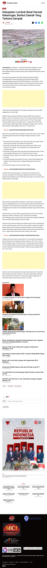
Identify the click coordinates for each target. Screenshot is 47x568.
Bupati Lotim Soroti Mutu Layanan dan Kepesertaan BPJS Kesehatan (20, 361)
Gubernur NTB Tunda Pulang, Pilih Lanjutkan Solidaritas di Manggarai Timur (20, 347)
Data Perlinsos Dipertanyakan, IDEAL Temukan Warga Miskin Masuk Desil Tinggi (23, 354)
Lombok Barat (10, 386)
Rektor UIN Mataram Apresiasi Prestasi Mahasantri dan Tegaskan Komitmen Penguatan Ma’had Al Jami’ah (22, 341)
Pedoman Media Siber (24, 562)
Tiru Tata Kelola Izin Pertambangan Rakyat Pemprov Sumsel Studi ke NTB (23, 373)
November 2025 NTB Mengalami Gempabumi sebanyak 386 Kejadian (14, 476)
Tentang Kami (5, 562)
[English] (22, 61)
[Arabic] (16, 61)
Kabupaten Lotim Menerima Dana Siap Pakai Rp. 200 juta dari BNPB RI (21, 314)
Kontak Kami (11, 562)
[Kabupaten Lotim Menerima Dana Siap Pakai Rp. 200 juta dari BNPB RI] (23, 307)
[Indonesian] (27, 61)
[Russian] (31, 61)
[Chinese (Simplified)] (18, 61)
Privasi (31, 562)
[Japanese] (29, 61)
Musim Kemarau (18, 386)
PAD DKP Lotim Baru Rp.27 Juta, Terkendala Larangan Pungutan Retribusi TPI (22, 379)
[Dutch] (20, 61)
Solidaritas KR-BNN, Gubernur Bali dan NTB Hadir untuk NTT (21, 367)
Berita (4, 8)
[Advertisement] (23, 98)
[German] (25, 61)
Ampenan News (12, 3)
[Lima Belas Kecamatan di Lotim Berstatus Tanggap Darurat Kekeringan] (23, 290)
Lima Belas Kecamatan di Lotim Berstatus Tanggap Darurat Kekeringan (21, 297)
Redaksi (8, 22)
